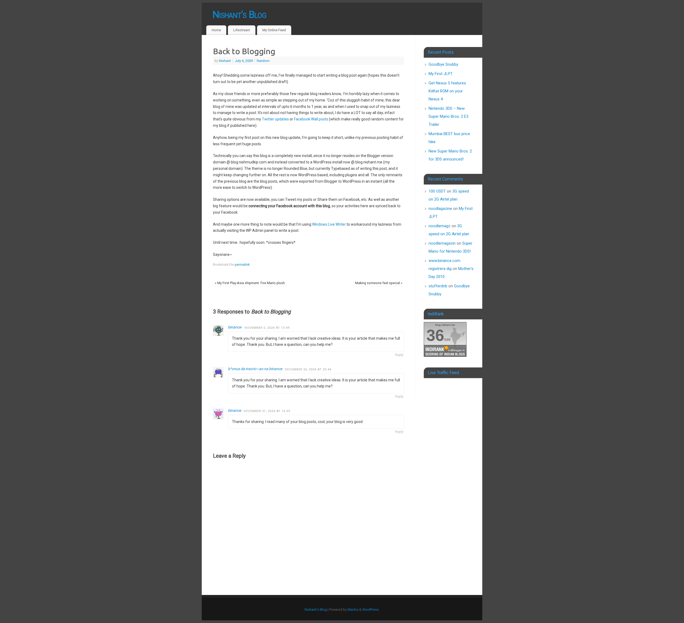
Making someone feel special (378, 283)
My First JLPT (441, 73)
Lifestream (241, 30)
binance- (235, 327)
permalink (242, 264)
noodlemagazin (442, 243)
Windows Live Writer (329, 224)
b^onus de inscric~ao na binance (255, 369)
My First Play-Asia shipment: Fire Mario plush (250, 283)
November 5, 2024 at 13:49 (267, 328)
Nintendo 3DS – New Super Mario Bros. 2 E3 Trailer (448, 116)
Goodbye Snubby (443, 64)
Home (216, 30)
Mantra (353, 610)
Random (263, 61)
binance (234, 410)
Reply (399, 355)
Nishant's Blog (239, 14)
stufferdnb (438, 286)
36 (435, 335)
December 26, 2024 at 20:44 (308, 369)
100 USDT (437, 191)
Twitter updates (275, 119)
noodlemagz (439, 226)
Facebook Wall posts (311, 119)
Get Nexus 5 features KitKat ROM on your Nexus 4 (447, 91)
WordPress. (371, 610)
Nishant (225, 61)
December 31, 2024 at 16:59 (267, 411)
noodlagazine (440, 208)
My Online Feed (274, 30)
